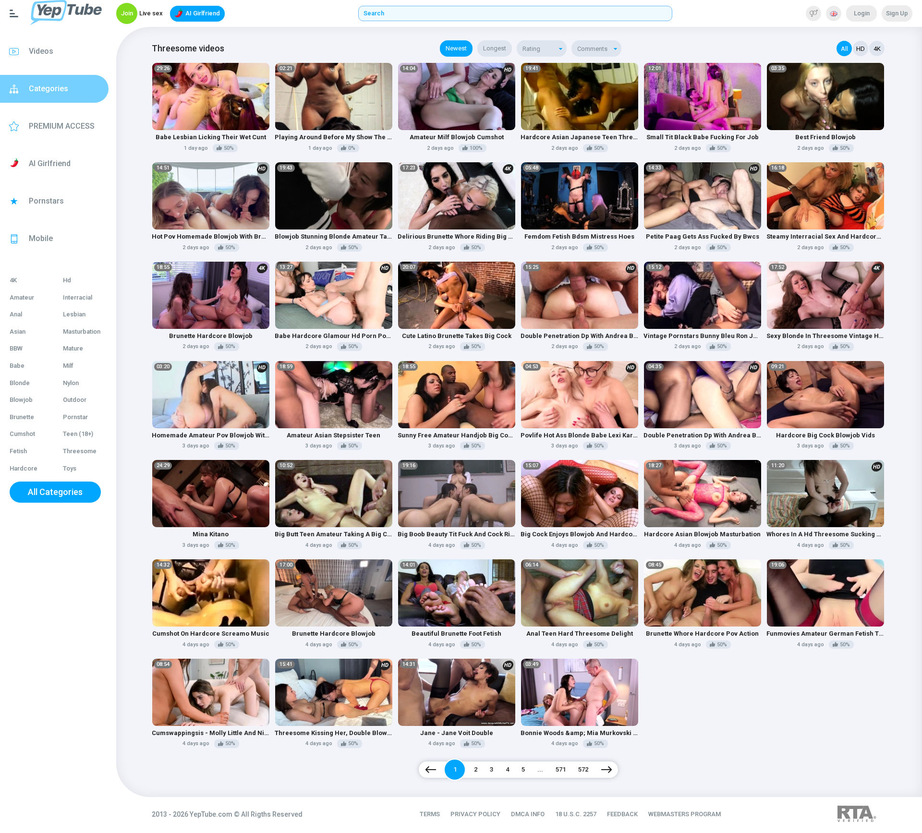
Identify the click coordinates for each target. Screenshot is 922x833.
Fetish (18, 451)
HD (860, 48)
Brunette (22, 417)
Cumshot (22, 433)
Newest (456, 48)
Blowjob (21, 399)
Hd (67, 280)
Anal (16, 314)
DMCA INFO (528, 814)
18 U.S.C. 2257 (575, 814)
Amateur (22, 297)
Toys (69, 468)
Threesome (80, 451)
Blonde (20, 382)
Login (862, 13)
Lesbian (74, 314)
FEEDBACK (622, 814)
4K (13, 280)
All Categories (55, 492)
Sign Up (897, 13)
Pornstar (75, 417)
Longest (494, 48)
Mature (73, 348)
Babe (17, 365)
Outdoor (74, 399)
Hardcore (23, 468)
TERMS (430, 814)
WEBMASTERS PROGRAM (684, 814)
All (844, 48)
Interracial (77, 297)
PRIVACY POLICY (475, 814)
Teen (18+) (78, 433)
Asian (17, 331)
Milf (68, 365)
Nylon (71, 382)
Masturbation (81, 331)
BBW (16, 348)
